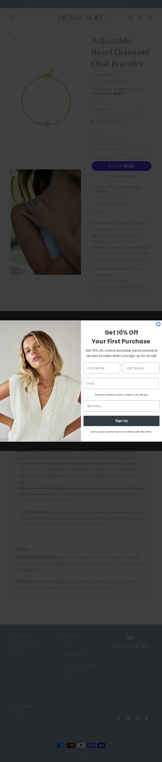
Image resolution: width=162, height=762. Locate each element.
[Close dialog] (158, 324)
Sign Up (121, 421)
